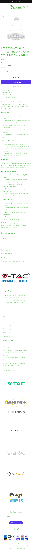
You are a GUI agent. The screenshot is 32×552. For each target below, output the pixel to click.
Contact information (20, 548)
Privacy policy (8, 545)
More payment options (16, 86)
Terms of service (16, 545)
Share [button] (4, 238)
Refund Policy (7, 329)
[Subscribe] (24, 517)
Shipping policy (25, 545)
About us (5, 321)
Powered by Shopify (15, 543)
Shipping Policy (7, 332)
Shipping (9, 64)
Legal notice (11, 548)
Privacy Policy (7, 325)
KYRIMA (9, 543)
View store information (9, 97)
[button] (3, 7)
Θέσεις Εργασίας (8, 340)
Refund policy (25, 543)
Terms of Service (7, 336)
